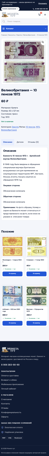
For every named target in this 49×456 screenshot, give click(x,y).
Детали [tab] (20, 142)
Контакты (5, 403)
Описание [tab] (7, 142)
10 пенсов (30, 127)
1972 (38, 127)
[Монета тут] (10, 15)
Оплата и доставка (10, 375)
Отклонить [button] (42, 3)
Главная (4, 35)
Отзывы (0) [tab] (33, 142)
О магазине (6, 399)
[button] (43, 42)
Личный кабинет (8, 388)
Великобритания (9, 130)
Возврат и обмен (9, 380)
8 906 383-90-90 (10, 364)
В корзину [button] (12, 273)
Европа (19, 35)
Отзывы (4, 408)
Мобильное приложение (12, 384)
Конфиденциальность (11, 412)
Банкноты (11, 35)
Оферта (4, 417)
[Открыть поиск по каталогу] (24, 21)
